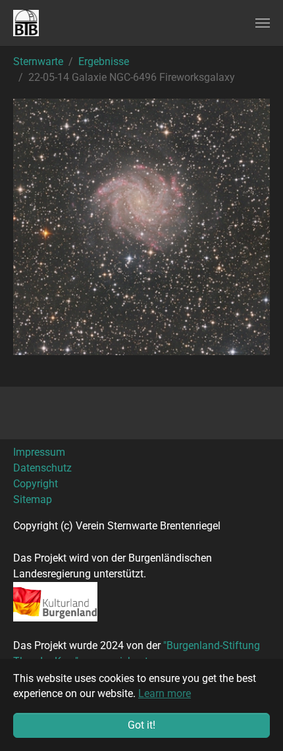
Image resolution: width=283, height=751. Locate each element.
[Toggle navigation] (262, 23)
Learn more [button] (164, 693)
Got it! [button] (141, 725)
